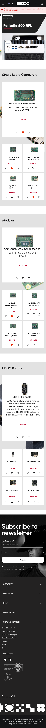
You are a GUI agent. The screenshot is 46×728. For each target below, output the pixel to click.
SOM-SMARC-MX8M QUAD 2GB (12, 335)
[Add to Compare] (29, 132)
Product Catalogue (9, 635)
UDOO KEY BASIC (22, 397)
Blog (3, 648)
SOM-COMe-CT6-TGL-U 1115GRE (33, 304)
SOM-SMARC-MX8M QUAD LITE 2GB (11, 305)
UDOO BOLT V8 (33, 490)
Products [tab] (8, 593)
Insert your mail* (8, 541)
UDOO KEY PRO (12, 462)
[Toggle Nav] (3, 3)
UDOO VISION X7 (33, 462)
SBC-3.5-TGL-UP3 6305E (22, 103)
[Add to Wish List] (17, 132)
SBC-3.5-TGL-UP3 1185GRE (12, 158)
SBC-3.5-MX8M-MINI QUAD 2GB (33, 158)
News (4, 645)
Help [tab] (5, 603)
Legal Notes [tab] (9, 612)
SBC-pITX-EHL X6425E (33, 187)
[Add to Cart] (33, 168)
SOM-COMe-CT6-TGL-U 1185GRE (22, 249)
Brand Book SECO (8, 628)
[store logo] (23, 3)
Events (4, 641)
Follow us (8, 654)
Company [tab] (8, 584)
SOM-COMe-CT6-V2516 (33, 335)
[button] (10, 5)
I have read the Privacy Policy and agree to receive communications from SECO (23, 568)
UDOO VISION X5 (12, 490)
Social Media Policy (9, 638)
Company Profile (8, 631)
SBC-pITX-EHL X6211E (12, 187)
